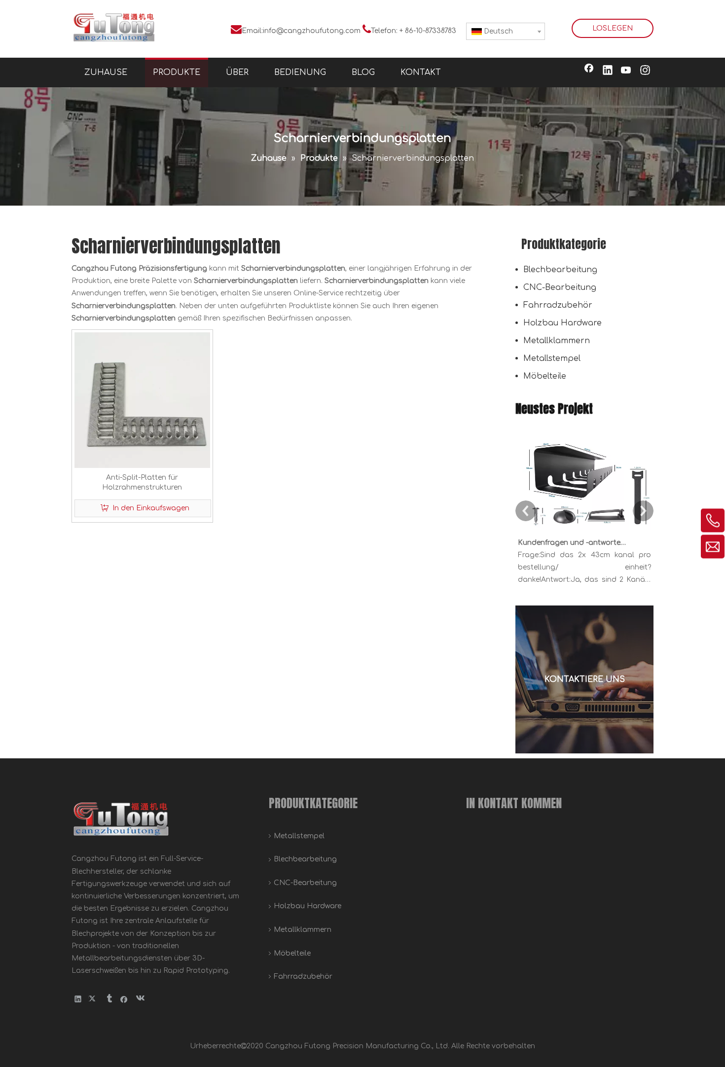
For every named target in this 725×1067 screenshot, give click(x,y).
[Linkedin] (608, 71)
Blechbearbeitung (560, 269)
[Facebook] (589, 71)
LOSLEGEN (612, 28)
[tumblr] (109, 998)
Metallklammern (556, 340)
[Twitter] (93, 998)
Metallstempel (551, 358)
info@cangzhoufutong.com (312, 31)
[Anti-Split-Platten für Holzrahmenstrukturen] (142, 399)
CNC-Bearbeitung (559, 287)
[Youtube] (626, 71)
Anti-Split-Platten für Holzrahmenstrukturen (142, 482)
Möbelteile (544, 376)
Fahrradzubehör (557, 305)
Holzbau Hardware (562, 323)
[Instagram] (645, 71)
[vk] (139, 998)
